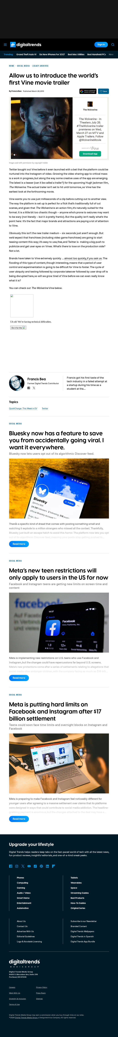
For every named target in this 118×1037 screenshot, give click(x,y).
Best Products (77, 898)
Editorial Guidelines (26, 936)
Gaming (21, 888)
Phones (20, 877)
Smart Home (23, 898)
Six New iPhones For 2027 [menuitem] (52, 54)
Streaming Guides (80, 893)
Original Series (78, 908)
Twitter (45, 408)
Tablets (74, 877)
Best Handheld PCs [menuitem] (96, 54)
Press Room (41, 993)
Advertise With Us (25, 931)
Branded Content (79, 926)
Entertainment (24, 903)
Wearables (76, 882)
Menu (5, 44)
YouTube (29, 866)
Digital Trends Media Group (26, 1017)
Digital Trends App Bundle (83, 941)
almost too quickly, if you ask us (83, 258)
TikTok (35, 866)
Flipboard (53, 866)
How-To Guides (78, 903)
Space (74, 888)
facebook (29, 388)
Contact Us (22, 926)
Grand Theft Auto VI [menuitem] (26, 54)
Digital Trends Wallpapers (82, 931)
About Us (21, 921)
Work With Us (14, 993)
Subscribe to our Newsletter (84, 921)
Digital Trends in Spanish (82, 936)
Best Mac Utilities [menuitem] (76, 54)
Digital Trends (20, 49)
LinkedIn (47, 866)
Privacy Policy (41, 987)
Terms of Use (14, 1004)
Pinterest (41, 866)
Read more (19, 544)
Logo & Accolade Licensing (29, 941)
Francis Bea (17, 91)
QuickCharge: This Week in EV (23, 408)
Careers (12, 987)
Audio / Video (24, 893)
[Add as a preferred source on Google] (87, 91)
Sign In (101, 44)
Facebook (10, 866)
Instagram (16, 866)
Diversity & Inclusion (17, 998)
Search (112, 44)
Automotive (23, 908)
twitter (34, 388)
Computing (22, 882)
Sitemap (39, 998)
